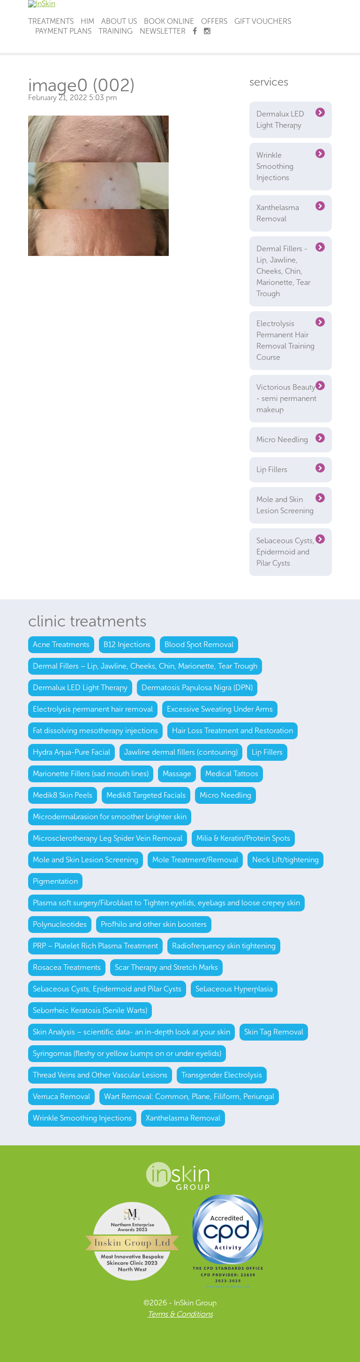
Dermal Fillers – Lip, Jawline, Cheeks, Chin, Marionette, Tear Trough (145, 666)
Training (115, 31)
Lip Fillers (271, 469)
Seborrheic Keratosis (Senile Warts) (90, 1010)
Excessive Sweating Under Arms (220, 709)
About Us (119, 21)
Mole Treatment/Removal (195, 859)
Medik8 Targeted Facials (146, 795)
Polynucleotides (60, 924)
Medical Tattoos (231, 773)
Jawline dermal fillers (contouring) (181, 752)
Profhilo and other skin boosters (154, 924)
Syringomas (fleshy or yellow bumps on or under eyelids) (127, 1053)
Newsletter (163, 31)
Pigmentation (55, 881)
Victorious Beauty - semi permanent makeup (286, 398)
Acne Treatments (61, 644)
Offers (214, 21)
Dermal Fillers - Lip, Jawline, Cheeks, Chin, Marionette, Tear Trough (283, 271)
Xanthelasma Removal (277, 213)
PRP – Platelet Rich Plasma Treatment (95, 945)
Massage (177, 773)
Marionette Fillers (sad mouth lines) (91, 773)
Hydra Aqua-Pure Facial (71, 752)
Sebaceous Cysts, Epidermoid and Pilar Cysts (285, 552)
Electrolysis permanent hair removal (93, 709)
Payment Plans (63, 31)
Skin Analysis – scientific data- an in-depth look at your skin (131, 1031)
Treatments (51, 21)
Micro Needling (282, 439)
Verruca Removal (61, 1096)
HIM (87, 21)
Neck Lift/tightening (285, 859)
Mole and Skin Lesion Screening (285, 505)
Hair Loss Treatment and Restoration (232, 730)
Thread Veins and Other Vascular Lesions (100, 1075)
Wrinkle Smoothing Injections (274, 166)
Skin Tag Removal (273, 1031)
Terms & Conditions (180, 1314)
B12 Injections (127, 644)
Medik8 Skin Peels (62, 795)
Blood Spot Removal (199, 644)
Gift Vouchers (262, 21)
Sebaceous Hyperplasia (234, 988)
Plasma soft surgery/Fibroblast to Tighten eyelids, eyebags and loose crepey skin (166, 902)
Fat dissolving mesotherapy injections (95, 730)
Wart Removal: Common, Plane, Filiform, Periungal (189, 1096)
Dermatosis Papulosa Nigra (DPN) (197, 687)
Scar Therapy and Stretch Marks (166, 967)
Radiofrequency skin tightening (224, 945)
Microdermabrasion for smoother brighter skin (110, 816)
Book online (169, 21)
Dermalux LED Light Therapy (280, 119)
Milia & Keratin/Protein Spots (243, 838)
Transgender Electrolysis (221, 1075)
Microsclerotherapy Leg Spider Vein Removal (107, 838)
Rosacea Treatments (67, 967)
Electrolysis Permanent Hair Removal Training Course (285, 340)
